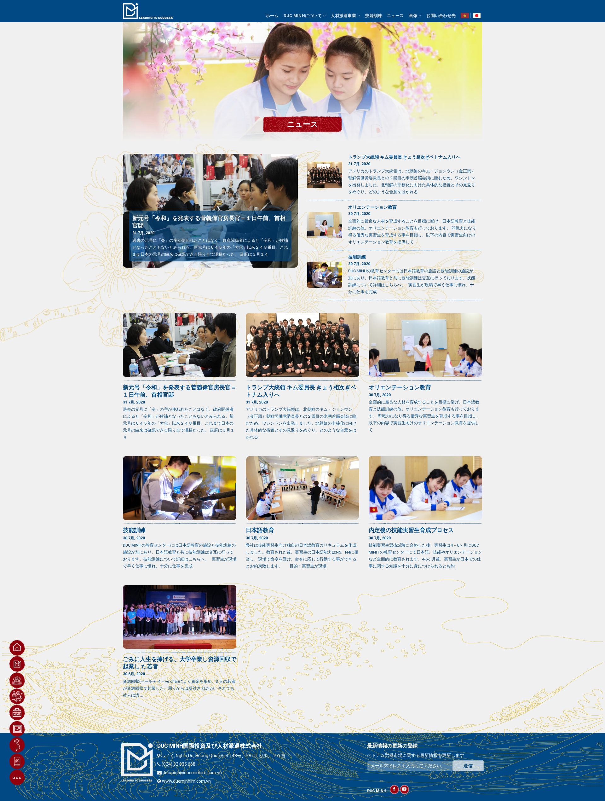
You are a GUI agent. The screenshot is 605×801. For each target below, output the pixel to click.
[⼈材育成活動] (17, 696)
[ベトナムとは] (17, 745)
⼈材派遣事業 (343, 15)
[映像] (17, 729)
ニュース (395, 15)
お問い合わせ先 (441, 15)
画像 (413, 15)
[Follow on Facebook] (394, 789)
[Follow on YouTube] (404, 789)
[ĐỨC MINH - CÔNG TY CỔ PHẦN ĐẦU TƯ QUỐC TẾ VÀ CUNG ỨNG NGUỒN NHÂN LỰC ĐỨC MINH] (148, 11)
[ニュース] (17, 712)
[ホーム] (17, 648)
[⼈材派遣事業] (17, 680)
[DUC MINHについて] (17, 664)
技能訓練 (373, 15)
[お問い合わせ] (17, 761)
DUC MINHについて (303, 15)
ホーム (272, 15)
